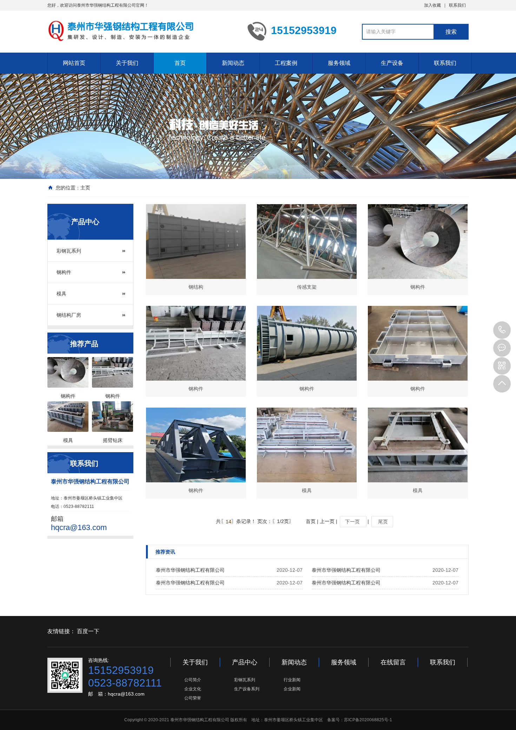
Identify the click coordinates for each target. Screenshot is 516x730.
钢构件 (64, 272)
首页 (180, 63)
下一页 (353, 521)
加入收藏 (432, 5)
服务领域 (339, 63)
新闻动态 (233, 63)
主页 (85, 187)
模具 (61, 293)
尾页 (382, 521)
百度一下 (88, 631)
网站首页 (74, 63)
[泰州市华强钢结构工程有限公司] (142, 30)
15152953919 (502, 330)
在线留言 (393, 662)
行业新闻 (292, 679)
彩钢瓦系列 (69, 251)
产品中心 (244, 662)
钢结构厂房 (69, 315)
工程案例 (286, 63)
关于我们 (127, 63)
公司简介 (192, 679)
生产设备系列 (246, 689)
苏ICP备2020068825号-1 (368, 719)
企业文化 (192, 689)
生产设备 (392, 63)
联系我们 (457, 5)
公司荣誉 (192, 698)
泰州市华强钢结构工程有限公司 (190, 570)
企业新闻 (292, 689)
